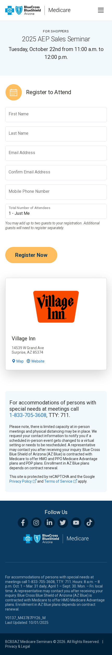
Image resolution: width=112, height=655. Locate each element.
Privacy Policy (20, 481)
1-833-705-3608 (27, 415)
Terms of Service (58, 481)
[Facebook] (23, 522)
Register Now (31, 255)
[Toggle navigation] (101, 10)
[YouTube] (76, 522)
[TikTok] (89, 522)
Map (20, 361)
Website (38, 361)
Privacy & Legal (17, 646)
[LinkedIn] (49, 522)
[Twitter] (63, 522)
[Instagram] (36, 522)
